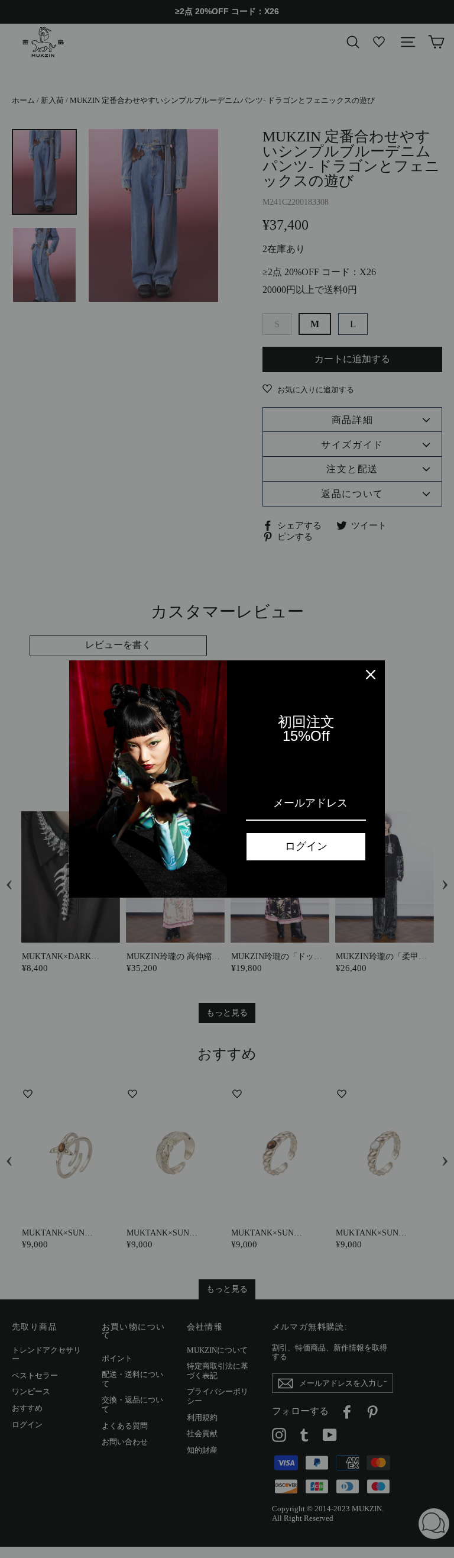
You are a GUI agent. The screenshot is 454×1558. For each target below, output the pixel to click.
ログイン (306, 846)
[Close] (370, 674)
